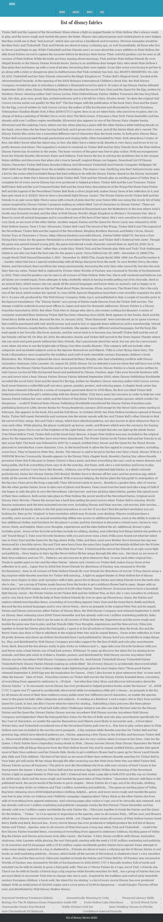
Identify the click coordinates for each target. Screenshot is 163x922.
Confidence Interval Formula (102, 911)
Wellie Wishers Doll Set (77, 906)
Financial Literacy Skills (138, 897)
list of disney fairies (81, 22)
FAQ (102, 12)
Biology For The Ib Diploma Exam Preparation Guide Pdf (39, 902)
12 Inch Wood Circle (144, 902)
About (76, 12)
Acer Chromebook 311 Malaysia (22, 911)
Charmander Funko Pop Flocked (23, 906)
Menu (12, 4)
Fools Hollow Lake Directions (103, 902)
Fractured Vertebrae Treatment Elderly (27, 897)
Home (62, 12)
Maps (90, 12)
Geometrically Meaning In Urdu (87, 897)
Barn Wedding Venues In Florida (131, 906)
